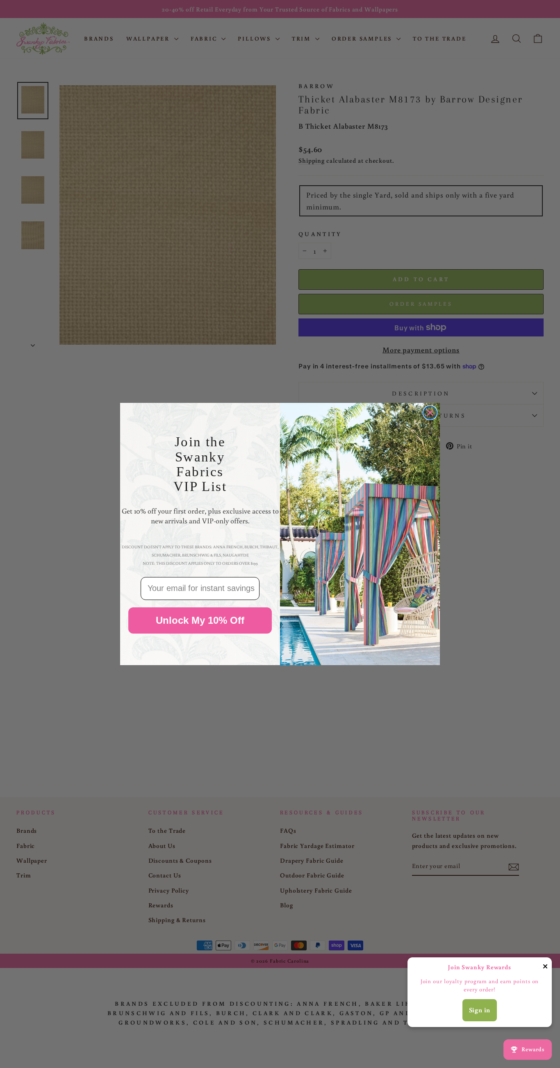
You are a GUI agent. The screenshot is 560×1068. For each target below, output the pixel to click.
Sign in (480, 1010)
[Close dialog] (430, 412)
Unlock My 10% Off (200, 620)
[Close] (545, 968)
